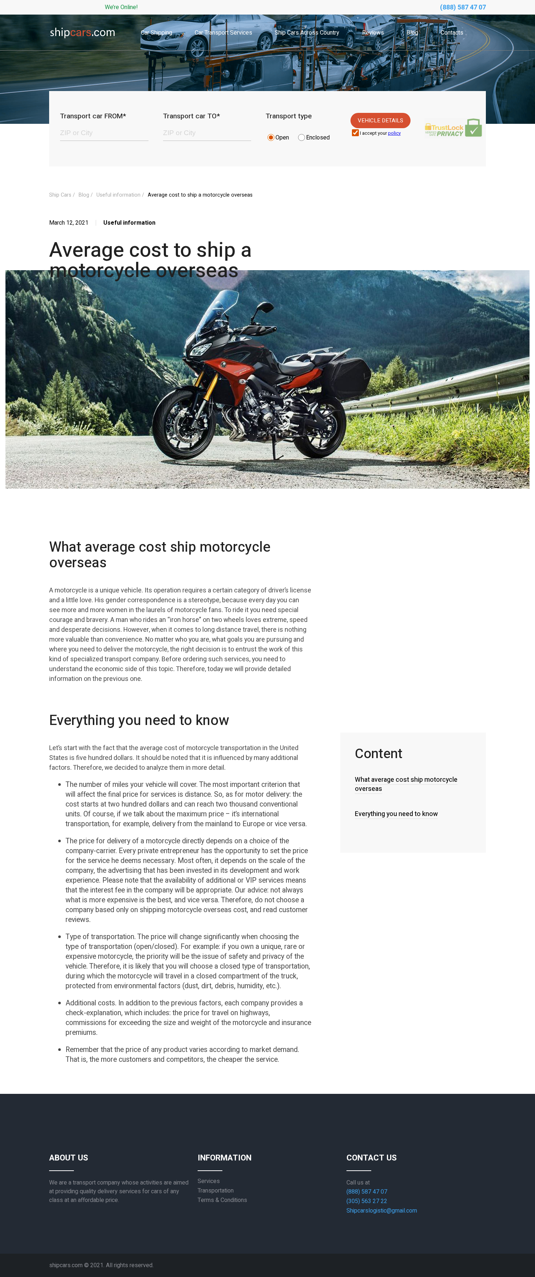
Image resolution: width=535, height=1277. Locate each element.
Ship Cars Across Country (307, 32)
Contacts (452, 32)
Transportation (216, 1190)
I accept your (380, 133)
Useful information (118, 195)
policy (394, 133)
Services (209, 1181)
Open (282, 138)
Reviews (373, 32)
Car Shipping (156, 32)
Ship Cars (60, 195)
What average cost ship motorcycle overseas (406, 784)
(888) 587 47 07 (463, 7)
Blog (412, 32)
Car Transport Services (223, 32)
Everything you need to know (396, 814)
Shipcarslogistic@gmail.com (381, 1210)
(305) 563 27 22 (366, 1201)
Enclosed (318, 138)
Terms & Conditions (222, 1200)
